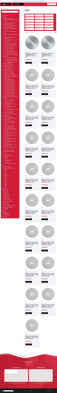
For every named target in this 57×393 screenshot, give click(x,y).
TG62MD (5, 178)
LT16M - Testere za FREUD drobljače (9, 121)
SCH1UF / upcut (6, 190)
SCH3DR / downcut (6, 204)
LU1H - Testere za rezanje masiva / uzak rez (10, 57)
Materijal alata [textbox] (47, 15)
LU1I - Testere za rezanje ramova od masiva (10, 59)
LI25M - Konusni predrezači (8, 112)
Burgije (3, 210)
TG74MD (5, 184)
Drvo (5, 152)
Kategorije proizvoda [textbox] (29, 15)
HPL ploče (5, 157)
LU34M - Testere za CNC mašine (9, 79)
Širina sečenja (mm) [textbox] (38, 18)
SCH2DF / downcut (6, 196)
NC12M (5, 173)
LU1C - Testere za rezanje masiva (9, 48)
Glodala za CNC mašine (7, 166)
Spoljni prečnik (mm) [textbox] (29, 18)
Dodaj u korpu (28, 62)
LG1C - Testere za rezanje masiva (9, 99)
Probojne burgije (6, 213)
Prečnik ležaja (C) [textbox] (38, 26)
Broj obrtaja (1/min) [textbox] (48, 26)
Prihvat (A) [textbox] (27, 26)
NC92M (5, 169)
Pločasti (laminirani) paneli (8, 155)
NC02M (5, 172)
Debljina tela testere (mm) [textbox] (48, 18)
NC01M (5, 170)
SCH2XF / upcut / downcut (8, 199)
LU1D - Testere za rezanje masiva (9, 50)
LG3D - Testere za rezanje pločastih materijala (11, 109)
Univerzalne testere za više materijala (10, 163)
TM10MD (5, 176)
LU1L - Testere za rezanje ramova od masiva (10, 60)
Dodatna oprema (4, 216)
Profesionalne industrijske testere (9, 18)
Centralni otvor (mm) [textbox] (29, 20)
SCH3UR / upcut (6, 202)
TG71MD (5, 181)
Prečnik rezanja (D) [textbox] (28, 23)
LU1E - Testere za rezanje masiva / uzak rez (10, 51)
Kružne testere (4, 17)
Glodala (3, 165)
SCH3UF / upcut (6, 193)
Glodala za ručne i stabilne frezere (7, 207)
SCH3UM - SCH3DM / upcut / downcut (9, 205)
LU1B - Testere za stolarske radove (9, 47)
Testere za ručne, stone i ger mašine (9, 151)
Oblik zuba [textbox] (46, 20)
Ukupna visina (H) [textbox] (47, 23)
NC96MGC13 (6, 175)
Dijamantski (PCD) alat (5, 15)
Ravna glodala (6, 208)
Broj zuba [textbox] (36, 20)
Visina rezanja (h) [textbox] (38, 23)
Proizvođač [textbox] (37, 15)
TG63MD (5, 179)
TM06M (5, 187)
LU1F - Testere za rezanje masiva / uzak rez (10, 53)
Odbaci (43, 1)
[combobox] (29, 15)
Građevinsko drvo (7, 154)
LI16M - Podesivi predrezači (8, 116)
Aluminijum (6, 158)
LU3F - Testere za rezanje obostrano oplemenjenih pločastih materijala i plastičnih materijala (11, 96)
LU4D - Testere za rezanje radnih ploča (10, 128)
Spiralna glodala (4, 189)
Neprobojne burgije (7, 214)
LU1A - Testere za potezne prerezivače (10, 45)
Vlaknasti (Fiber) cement (8, 160)
